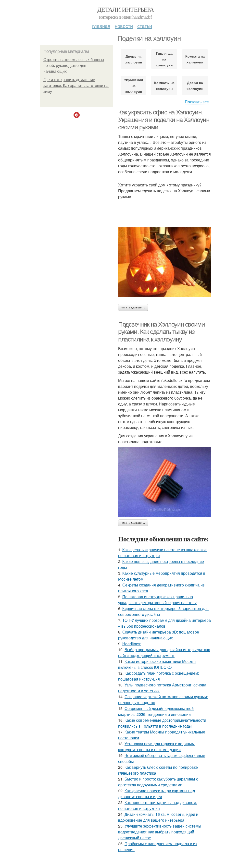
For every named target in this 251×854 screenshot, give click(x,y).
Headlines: (131, 644)
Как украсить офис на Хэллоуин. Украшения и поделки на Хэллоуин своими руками (163, 120)
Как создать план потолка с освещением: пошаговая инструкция (158, 676)
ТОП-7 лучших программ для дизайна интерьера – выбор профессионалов (164, 623)
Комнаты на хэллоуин (164, 85)
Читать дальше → (133, 307)
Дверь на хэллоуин (133, 59)
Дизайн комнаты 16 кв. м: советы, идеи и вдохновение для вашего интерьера (158, 817)
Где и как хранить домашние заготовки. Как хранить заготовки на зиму (76, 86)
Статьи (144, 25)
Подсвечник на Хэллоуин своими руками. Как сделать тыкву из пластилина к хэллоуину (161, 332)
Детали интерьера (125, 9)
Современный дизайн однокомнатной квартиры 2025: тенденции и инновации (156, 711)
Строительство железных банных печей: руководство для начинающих (73, 65)
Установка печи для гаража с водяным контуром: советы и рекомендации (156, 746)
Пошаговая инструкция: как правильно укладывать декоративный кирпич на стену (157, 599)
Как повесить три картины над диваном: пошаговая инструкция (157, 805)
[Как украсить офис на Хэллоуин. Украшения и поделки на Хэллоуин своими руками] (164, 261)
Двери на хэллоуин (195, 85)
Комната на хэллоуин (195, 59)
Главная (101, 25)
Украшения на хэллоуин (133, 85)
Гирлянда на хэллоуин (164, 59)
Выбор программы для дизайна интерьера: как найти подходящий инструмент (164, 652)
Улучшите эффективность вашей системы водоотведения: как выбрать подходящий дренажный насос (159, 832)
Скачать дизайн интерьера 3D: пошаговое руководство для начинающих (158, 635)
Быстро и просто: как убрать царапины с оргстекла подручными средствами (158, 782)
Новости (124, 25)
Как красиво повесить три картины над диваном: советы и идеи (156, 793)
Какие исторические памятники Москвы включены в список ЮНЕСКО (157, 664)
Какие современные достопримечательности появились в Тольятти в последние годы (162, 723)
